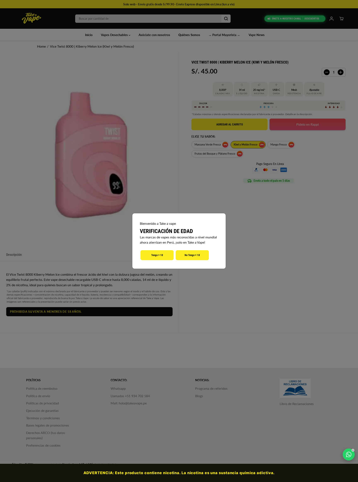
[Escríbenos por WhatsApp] (349, 454)
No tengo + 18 (192, 255)
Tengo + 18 (157, 255)
